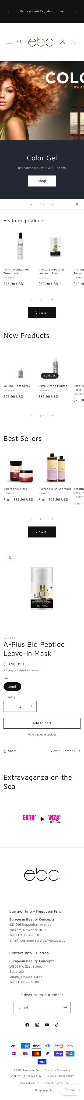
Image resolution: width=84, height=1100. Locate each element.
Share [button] (12, 751)
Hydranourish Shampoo (55, 488)
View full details (63, 751)
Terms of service (29, 1083)
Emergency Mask (15, 488)
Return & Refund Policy (60, 1075)
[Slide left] (32, 299)
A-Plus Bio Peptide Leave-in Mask (51, 271)
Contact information (56, 1083)
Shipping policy (44, 1090)
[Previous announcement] (9, 11)
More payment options (42, 734)
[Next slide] (52, 204)
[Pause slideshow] (79, 204)
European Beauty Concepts (39, 1070)
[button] (9, 42)
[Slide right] (52, 299)
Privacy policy (32, 1075)
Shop (42, 184)
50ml (12, 686)
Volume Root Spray (17, 385)
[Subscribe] (65, 1007)
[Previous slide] (32, 204)
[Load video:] (42, 819)
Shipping (8, 670)
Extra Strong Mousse (52, 385)
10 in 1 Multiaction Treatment (16, 271)
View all (42, 312)
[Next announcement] (75, 11)
